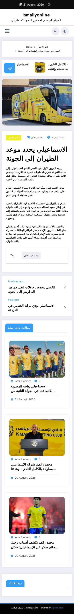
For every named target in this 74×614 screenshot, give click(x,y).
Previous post (15, 281)
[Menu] (7, 31)
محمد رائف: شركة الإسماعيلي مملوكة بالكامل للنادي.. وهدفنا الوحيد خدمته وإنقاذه (32, 466)
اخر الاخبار (13, 137)
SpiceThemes (57, 607)
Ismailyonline (36, 15)
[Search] (55, 31)
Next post (13, 299)
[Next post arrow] (65, 307)
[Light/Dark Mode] (65, 31)
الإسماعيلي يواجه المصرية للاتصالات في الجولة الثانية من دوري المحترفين (31, 388)
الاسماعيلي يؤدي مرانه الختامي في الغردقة (31, 308)
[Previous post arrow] (65, 287)
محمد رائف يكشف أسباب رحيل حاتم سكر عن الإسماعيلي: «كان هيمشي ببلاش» (33, 544)
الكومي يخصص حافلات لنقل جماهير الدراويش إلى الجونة (31, 289)
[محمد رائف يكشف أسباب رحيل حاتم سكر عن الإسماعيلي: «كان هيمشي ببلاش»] (37, 515)
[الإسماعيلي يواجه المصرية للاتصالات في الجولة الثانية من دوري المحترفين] (37, 359)
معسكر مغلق (37, 137)
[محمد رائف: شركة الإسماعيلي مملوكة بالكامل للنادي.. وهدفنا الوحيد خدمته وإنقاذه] (37, 437)
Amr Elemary (23, 381)
